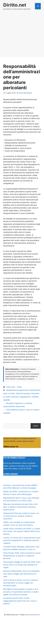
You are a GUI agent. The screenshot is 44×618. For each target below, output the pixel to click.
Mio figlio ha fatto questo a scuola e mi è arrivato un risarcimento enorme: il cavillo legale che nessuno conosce (20, 592)
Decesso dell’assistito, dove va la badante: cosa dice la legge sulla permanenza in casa (21, 574)
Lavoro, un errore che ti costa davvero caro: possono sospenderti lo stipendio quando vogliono (22, 540)
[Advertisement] (22, 35)
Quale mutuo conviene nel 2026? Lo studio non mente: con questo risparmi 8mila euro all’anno (21, 531)
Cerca (35, 426)
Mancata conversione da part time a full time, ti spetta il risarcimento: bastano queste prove (20, 507)
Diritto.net (14, 5)
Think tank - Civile (14, 387)
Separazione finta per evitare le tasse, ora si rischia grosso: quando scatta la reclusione (21, 516)
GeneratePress (34, 615)
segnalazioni (25, 397)
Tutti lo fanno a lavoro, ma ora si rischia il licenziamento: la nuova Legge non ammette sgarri (20, 583)
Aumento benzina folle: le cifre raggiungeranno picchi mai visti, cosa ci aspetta (20, 601)
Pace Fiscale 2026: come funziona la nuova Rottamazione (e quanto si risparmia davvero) (21, 555)
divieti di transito (23, 393)
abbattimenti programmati (17, 390)
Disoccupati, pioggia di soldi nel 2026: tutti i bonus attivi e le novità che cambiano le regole (22, 564)
